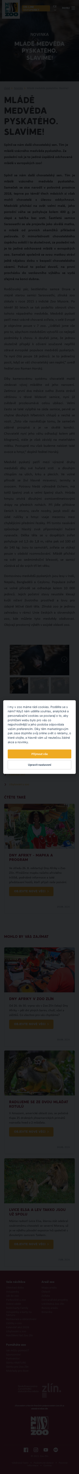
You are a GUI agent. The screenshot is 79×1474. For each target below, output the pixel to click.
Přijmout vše (39, 754)
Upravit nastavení (39, 764)
